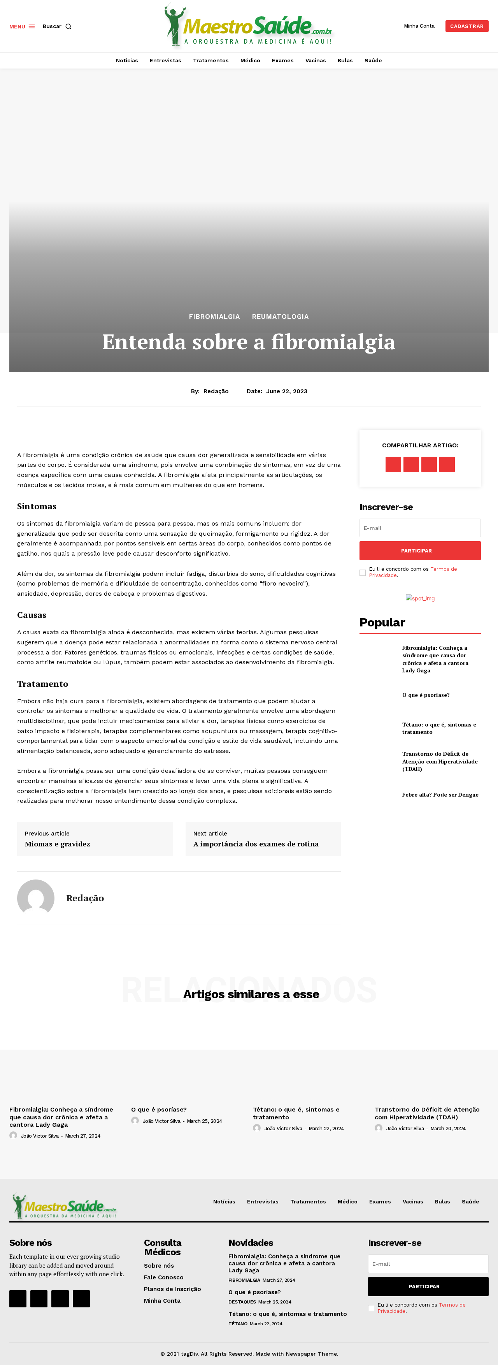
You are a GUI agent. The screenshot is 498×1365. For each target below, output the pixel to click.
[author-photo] (14, 1135)
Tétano (237, 1323)
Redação (216, 391)
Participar (416, 551)
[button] (59, 26)
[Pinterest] (429, 464)
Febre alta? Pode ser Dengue (440, 794)
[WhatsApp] (447, 464)
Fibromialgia (214, 316)
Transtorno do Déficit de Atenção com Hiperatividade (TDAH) (440, 761)
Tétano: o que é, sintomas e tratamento (287, 1314)
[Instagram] (38, 1298)
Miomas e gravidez (57, 844)
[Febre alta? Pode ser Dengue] (377, 794)
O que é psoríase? (426, 694)
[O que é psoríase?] (377, 694)
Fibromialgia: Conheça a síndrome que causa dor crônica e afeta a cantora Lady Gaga (435, 659)
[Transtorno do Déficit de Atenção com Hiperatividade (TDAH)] (377, 761)
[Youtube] (81, 1298)
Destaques (242, 1302)
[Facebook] (393, 464)
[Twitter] (411, 464)
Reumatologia (280, 316)
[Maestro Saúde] (250, 25)
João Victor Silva (40, 1136)
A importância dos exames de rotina (256, 844)
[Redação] (35, 898)
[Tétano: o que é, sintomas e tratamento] (377, 728)
